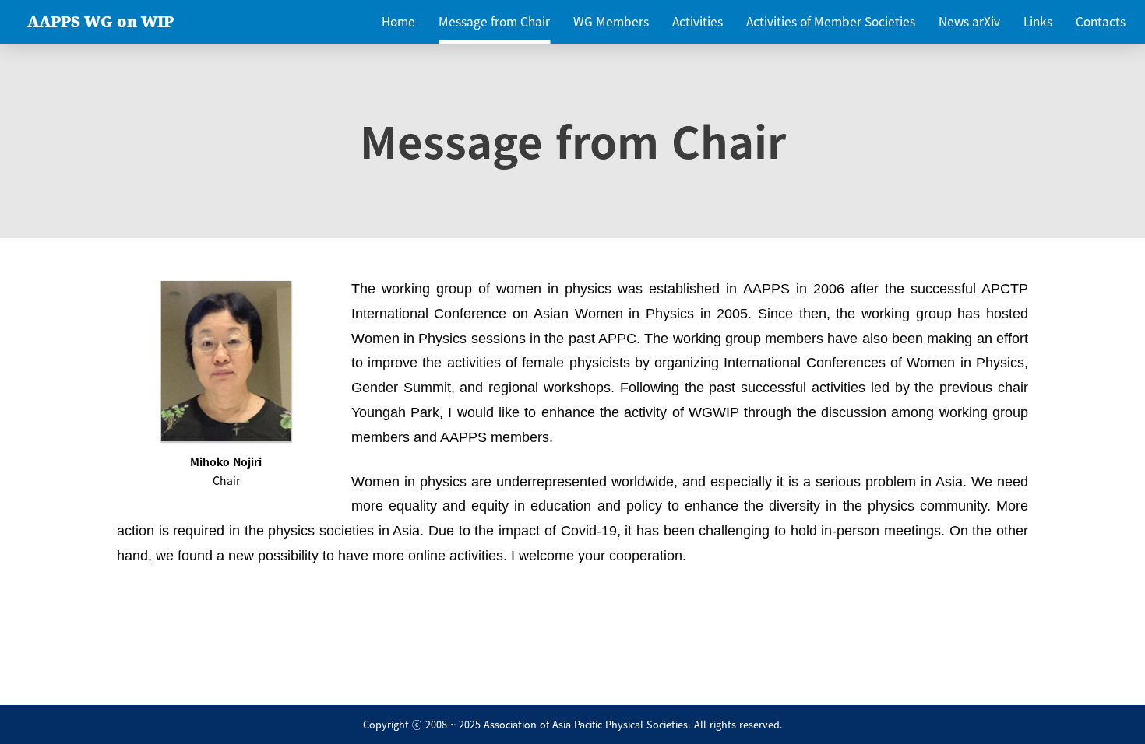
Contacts (1101, 21)
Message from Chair (494, 21)
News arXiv (969, 21)
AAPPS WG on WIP (100, 21)
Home (398, 21)
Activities (697, 21)
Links (1037, 21)
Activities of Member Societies (830, 21)
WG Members (611, 21)
